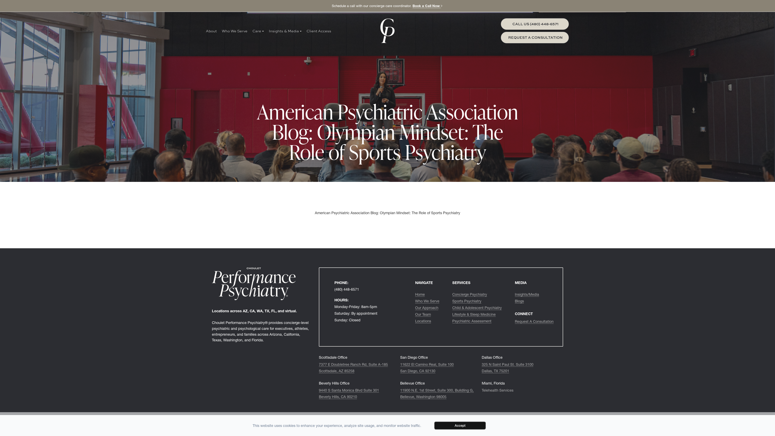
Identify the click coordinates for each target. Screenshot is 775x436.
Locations (423, 321)
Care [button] (256, 30)
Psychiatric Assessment (471, 321)
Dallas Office (492, 357)
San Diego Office (414, 357)
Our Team (423, 314)
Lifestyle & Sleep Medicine (474, 314)
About (211, 30)
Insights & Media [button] (284, 30)
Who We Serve (234, 30)
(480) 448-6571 (346, 289)
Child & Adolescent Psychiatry (477, 308)
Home (420, 294)
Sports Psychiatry (466, 301)
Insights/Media (527, 294)
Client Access (319, 30)
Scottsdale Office (333, 357)
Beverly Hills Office (334, 383)
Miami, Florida (493, 383)
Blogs (519, 301)
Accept (460, 425)
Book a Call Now (427, 6)
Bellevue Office (412, 383)
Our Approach (426, 308)
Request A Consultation (534, 321)
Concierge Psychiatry (469, 294)
